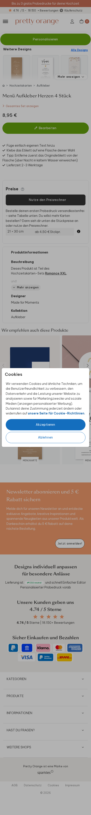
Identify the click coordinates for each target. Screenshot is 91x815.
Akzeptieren (45, 425)
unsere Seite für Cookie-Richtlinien (56, 413)
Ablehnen (45, 437)
